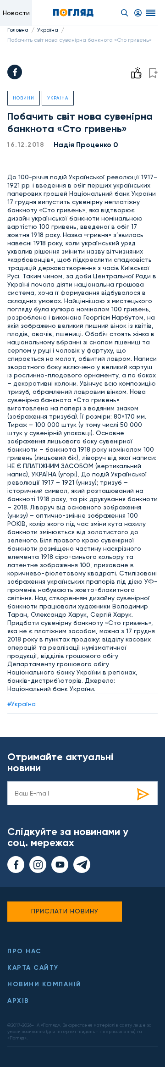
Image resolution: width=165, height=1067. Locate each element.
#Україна (21, 704)
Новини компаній (44, 984)
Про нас (24, 951)
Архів (18, 1001)
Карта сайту (33, 968)
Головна (17, 30)
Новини (23, 97)
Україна (47, 30)
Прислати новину (65, 911)
